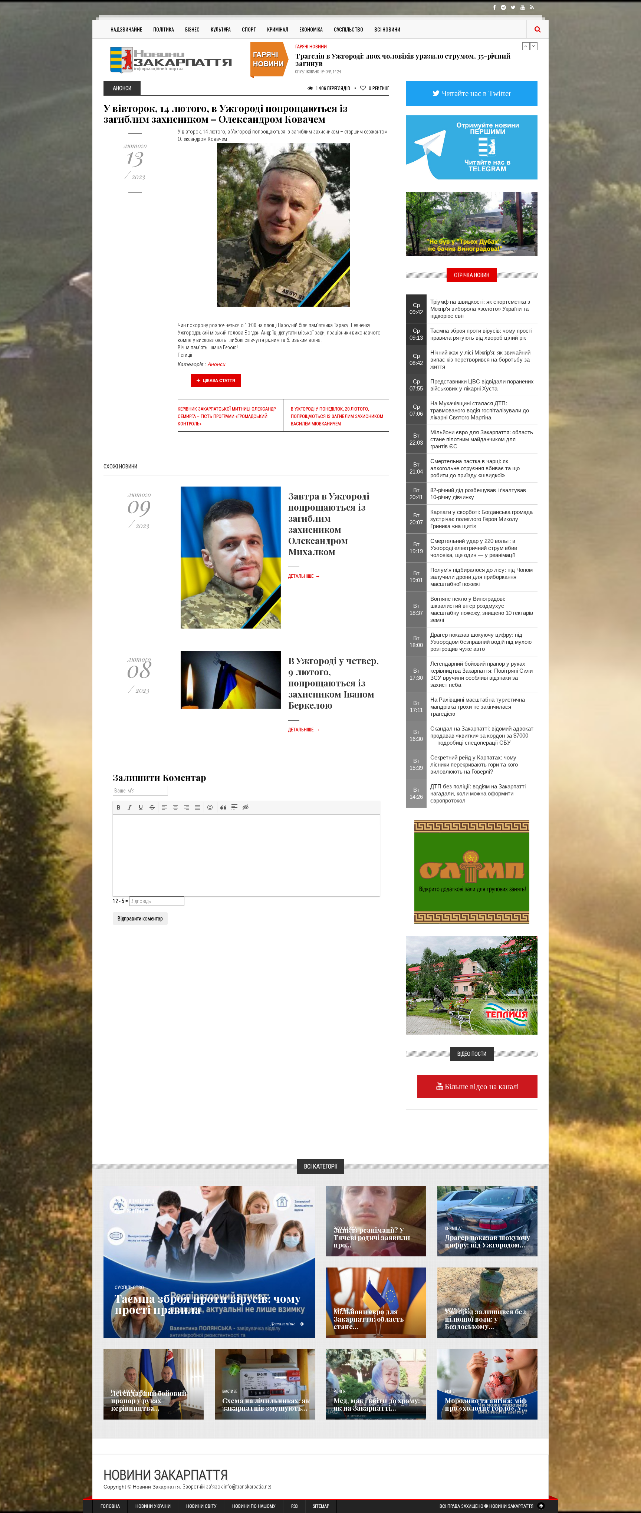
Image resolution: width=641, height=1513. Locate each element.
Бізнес (192, 29)
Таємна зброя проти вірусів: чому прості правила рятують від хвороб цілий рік (481, 334)
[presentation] (119, 807)
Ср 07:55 (416, 385)
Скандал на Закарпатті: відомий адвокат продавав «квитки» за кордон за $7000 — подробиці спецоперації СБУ (481, 735)
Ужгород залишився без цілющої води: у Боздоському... (485, 1319)
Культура (221, 29)
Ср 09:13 (416, 334)
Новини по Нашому (254, 1506)
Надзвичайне (126, 29)
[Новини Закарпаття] (176, 60)
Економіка (311, 29)
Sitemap (321, 1506)
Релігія (339, 1392)
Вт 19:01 (416, 576)
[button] (119, 807)
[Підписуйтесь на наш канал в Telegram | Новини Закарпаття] (472, 147)
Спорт (249, 29)
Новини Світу (201, 1506)
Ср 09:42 (416, 308)
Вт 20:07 (416, 518)
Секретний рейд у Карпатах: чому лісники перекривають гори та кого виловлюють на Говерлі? (474, 764)
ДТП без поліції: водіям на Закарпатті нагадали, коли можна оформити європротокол (478, 793)
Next (534, 46)
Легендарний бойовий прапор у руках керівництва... (148, 1401)
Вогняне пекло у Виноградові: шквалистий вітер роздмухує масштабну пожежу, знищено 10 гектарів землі (481, 609)
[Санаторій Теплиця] (472, 985)
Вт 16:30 (416, 735)
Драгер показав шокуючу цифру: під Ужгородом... (487, 1241)
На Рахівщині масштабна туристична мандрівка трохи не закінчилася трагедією (477, 706)
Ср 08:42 (416, 359)
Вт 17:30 (416, 674)
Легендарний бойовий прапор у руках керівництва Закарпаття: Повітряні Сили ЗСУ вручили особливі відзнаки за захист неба (481, 674)
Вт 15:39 (416, 764)
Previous (526, 46)
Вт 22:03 (416, 439)
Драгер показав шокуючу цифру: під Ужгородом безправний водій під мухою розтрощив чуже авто (481, 642)
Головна (110, 1506)
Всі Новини (387, 29)
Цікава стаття (218, 380)
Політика (163, 29)
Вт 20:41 (416, 493)
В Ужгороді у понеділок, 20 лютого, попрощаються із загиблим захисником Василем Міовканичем (337, 416)
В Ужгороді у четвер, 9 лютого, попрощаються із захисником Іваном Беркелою (333, 683)
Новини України (153, 1506)
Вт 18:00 (416, 641)
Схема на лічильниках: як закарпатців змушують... (266, 1404)
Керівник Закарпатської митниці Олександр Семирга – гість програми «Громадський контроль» (227, 416)
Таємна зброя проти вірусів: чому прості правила (208, 1304)
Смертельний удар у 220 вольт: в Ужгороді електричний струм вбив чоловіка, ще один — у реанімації (473, 548)
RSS (294, 1506)
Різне (449, 1392)
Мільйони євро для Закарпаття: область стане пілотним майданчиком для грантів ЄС (481, 439)
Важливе (229, 1392)
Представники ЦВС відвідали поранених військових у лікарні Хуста (482, 385)
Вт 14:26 (416, 793)
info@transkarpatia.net (247, 1487)
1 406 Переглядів (332, 88)
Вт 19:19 (416, 547)
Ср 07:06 (416, 410)
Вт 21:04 (416, 468)
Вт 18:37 (416, 609)
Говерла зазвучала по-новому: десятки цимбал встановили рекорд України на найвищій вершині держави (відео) (408, 60)
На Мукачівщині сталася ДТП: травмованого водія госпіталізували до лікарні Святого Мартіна (479, 410)
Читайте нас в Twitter (475, 93)
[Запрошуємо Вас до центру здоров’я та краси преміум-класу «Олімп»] (471, 871)
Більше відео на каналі (481, 1086)
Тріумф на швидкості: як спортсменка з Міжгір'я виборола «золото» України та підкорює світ (480, 309)
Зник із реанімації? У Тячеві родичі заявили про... (371, 1237)
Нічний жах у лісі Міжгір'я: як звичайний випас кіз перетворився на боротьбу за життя (480, 359)
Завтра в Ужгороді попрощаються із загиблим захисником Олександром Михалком (328, 523)
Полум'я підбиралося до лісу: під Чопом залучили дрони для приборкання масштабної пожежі (481, 577)
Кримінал (277, 29)
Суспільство (348, 29)
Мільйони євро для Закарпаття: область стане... (368, 1319)
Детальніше (304, 576)
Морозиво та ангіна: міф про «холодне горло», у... (486, 1404)
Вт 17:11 (416, 706)
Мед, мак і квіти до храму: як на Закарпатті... (376, 1404)
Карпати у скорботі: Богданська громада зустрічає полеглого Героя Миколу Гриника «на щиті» (481, 519)
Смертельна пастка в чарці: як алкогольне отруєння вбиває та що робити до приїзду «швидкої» (475, 468)
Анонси (217, 364)
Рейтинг (379, 88)
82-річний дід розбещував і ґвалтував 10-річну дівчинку (478, 493)
